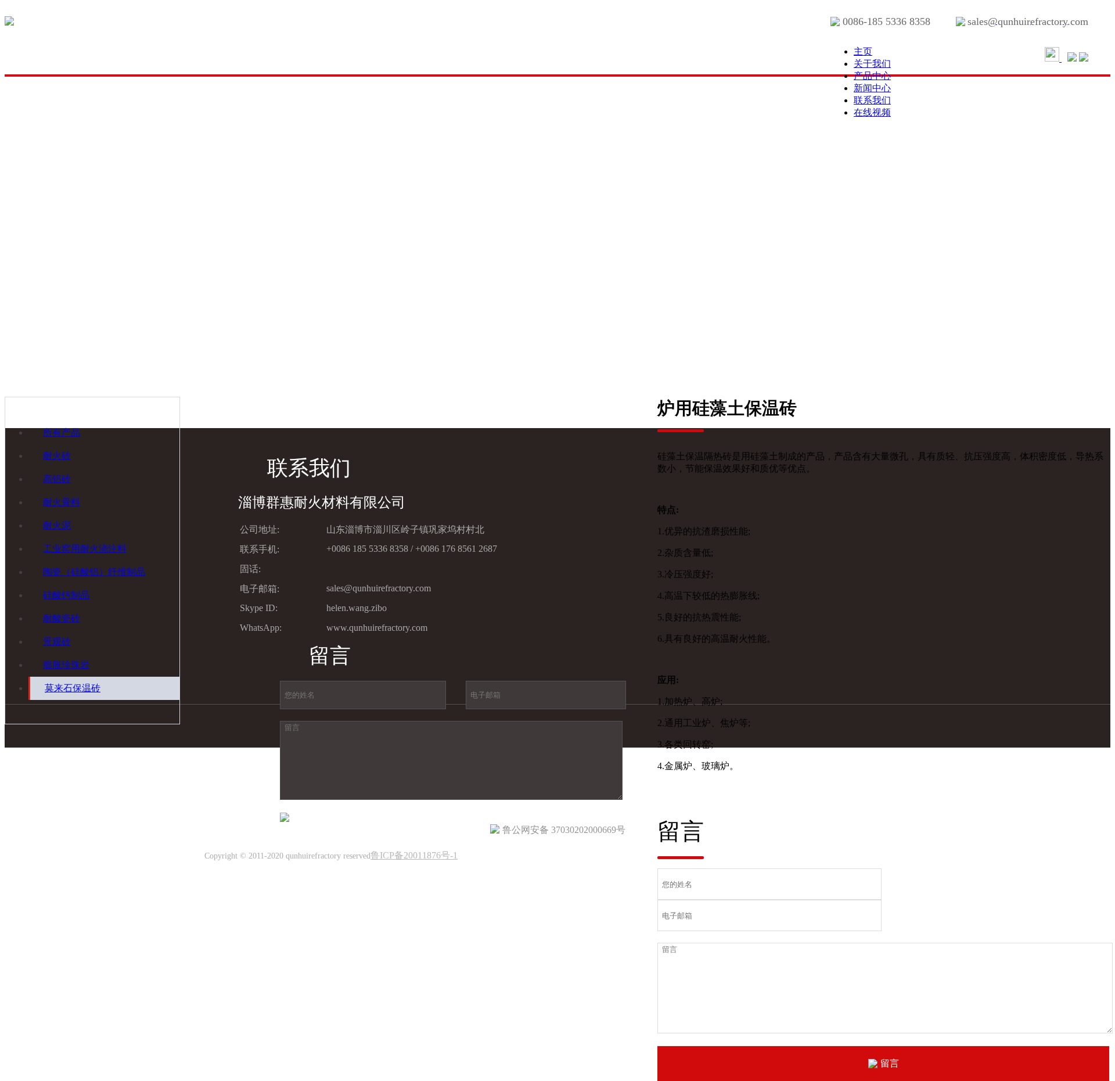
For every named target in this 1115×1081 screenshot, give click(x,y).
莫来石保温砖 (72, 688)
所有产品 (61, 432)
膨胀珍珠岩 (66, 665)
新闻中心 (872, 88)
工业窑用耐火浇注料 (85, 549)
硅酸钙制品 (66, 595)
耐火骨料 (61, 502)
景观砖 (57, 642)
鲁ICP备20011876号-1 (414, 855)
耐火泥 (57, 525)
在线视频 (872, 112)
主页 (863, 51)
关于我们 (872, 64)
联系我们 (872, 100)
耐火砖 (57, 456)
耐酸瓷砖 (61, 618)
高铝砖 (57, 479)
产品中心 (872, 76)
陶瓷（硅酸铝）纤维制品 (94, 572)
